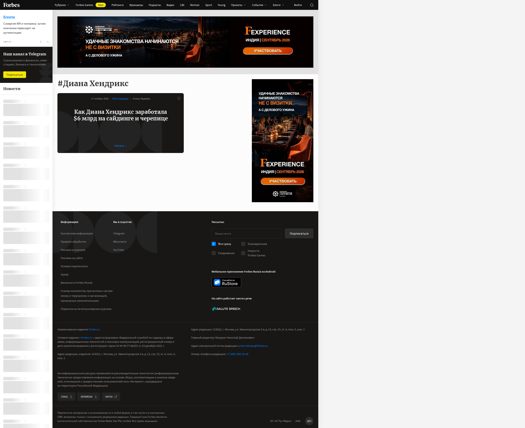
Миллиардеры (120, 98)
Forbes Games (89, 5)
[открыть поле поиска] (311, 5)
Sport (208, 5)
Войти (298, 5)
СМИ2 (64, 396)
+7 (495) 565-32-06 (237, 354)
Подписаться (299, 233)
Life (182, 5)
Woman (195, 5)
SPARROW (86, 396)
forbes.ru (94, 329)
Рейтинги (118, 5)
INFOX (109, 396)
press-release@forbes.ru (253, 346)
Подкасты (155, 5)
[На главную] (11, 5)
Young (221, 5)
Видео (170, 5)
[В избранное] (179, 98)
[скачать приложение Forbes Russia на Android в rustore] (226, 282)
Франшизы (136, 5)
